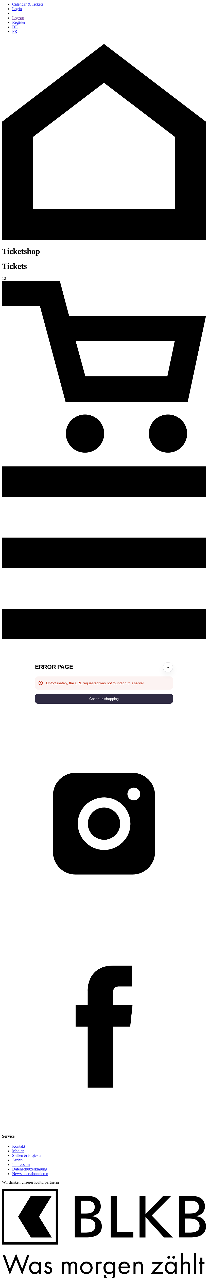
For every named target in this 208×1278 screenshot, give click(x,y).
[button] (104, 699)
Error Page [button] (54, 667)
